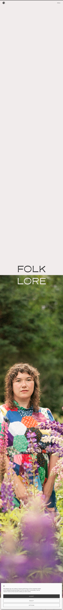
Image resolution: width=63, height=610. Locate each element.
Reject (31, 600)
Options (31, 605)
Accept (31, 596)
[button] (4, 586)
